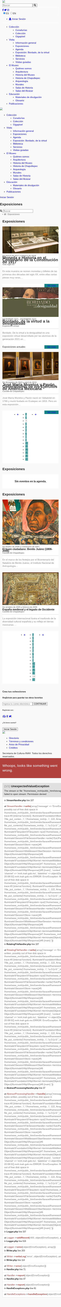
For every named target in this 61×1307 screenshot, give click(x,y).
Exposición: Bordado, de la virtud (32, 52)
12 (26, 449)
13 (26, 452)
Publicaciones (16, 103)
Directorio (14, 738)
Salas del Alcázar (24, 90)
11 (26, 446)
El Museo (14, 65)
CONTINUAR (40, 704)
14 (26, 456)
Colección (14, 26)
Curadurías (21, 30)
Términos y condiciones (21, 741)
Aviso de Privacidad (19, 744)
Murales (19, 84)
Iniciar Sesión (18, 19)
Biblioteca (20, 55)
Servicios (20, 58)
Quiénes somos (23, 68)
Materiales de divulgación (28, 97)
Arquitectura (21, 71)
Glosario (19, 100)
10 (26, 443)
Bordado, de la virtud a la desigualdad (25, 322)
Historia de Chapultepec (27, 78)
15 (26, 459)
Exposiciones (22, 46)
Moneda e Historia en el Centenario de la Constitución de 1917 (30, 259)
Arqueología (21, 81)
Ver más (51, 285)
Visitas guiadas (23, 62)
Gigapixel (20, 36)
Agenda (19, 49)
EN (14, 13)
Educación (14, 94)
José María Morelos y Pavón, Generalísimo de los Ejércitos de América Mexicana (29, 386)
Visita (11, 39)
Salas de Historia (24, 87)
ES (7, 13)
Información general (25, 42)
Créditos (13, 747)
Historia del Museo (25, 74)
